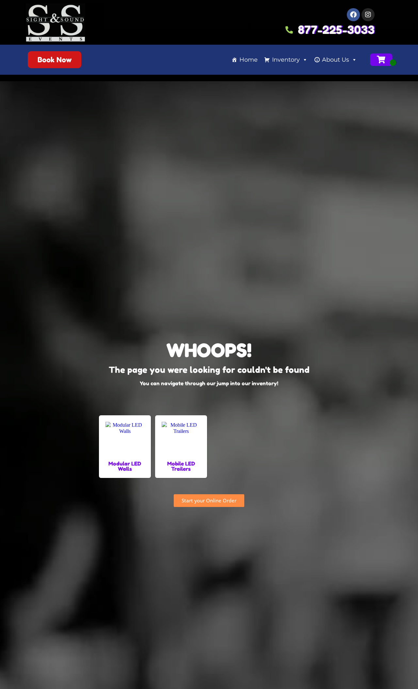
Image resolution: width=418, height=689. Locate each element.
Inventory (286, 59)
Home (248, 59)
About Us (335, 59)
